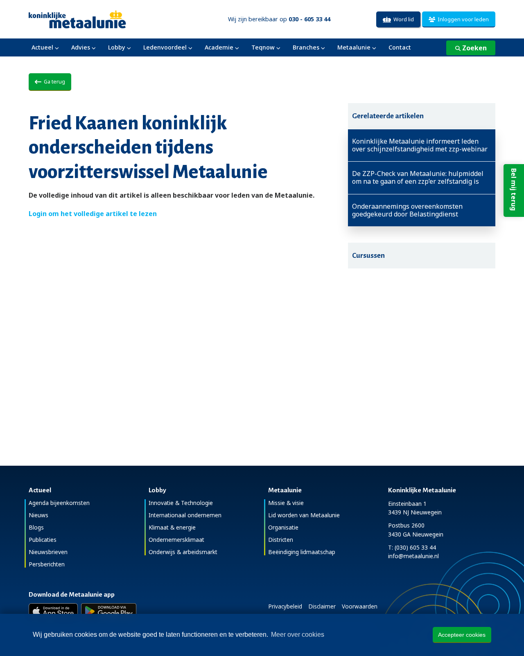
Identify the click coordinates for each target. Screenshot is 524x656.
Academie (219, 47)
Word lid (402, 19)
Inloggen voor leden (462, 19)
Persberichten (47, 564)
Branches (306, 47)
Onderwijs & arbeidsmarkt (183, 552)
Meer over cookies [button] (297, 634)
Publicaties (42, 539)
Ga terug (53, 81)
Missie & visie (286, 503)
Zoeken (474, 47)
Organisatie (283, 527)
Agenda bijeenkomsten (59, 503)
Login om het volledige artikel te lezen (93, 213)
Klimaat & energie (172, 527)
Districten (280, 539)
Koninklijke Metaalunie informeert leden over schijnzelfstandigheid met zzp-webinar (420, 145)
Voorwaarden (359, 606)
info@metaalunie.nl (413, 556)
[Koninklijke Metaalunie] (100, 18)
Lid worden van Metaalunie (304, 515)
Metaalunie (353, 47)
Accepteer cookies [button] (462, 634)
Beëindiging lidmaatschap (301, 552)
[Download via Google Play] (108, 611)
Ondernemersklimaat (176, 539)
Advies (80, 47)
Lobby (116, 47)
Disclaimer (322, 606)
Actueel (42, 47)
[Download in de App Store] (53, 611)
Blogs (36, 527)
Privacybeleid (285, 606)
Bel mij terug (513, 189)
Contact (399, 47)
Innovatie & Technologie (181, 503)
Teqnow (263, 47)
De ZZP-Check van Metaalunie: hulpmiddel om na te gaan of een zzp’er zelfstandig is (417, 177)
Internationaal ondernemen (185, 515)
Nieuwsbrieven (48, 552)
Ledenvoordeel (165, 47)
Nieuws (38, 515)
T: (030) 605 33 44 (412, 547)
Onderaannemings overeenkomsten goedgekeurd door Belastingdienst (407, 210)
